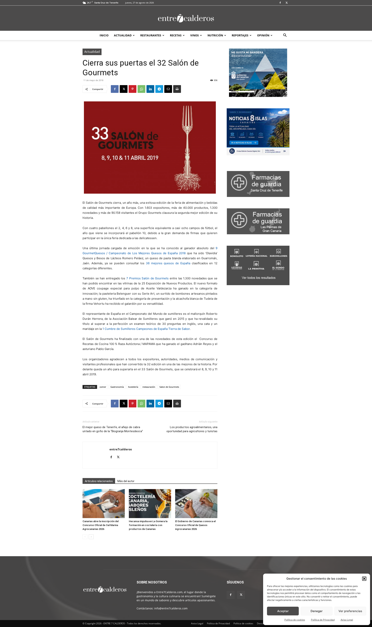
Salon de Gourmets (169, 386)
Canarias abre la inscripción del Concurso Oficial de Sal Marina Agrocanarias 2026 (101, 525)
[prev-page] (85, 536)
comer (103, 386)
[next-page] (91, 536)
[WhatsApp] (141, 89)
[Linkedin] (150, 89)
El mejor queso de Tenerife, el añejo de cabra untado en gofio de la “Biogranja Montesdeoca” (113, 429)
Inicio (104, 35)
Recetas (176, 35)
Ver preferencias (350, 611)
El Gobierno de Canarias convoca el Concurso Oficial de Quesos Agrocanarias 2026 (195, 525)
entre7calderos (120, 449)
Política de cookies (294, 619)
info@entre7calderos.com (171, 608)
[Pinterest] (132, 89)
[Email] (168, 89)
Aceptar (283, 611)
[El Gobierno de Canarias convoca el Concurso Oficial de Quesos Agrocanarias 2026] (196, 503)
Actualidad (123, 35)
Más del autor (125, 481)
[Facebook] (280, 2)
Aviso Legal (347, 619)
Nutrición (215, 35)
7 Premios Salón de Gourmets (147, 278)
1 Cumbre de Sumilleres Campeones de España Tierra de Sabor (146, 329)
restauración (148, 386)
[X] (286, 2)
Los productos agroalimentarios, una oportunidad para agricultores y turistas (191, 429)
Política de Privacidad (323, 619)
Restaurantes (150, 35)
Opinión (263, 35)
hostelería (133, 386)
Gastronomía (117, 386)
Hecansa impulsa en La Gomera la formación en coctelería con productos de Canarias (148, 525)
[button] (364, 579)
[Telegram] (159, 89)
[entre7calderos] (186, 18)
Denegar (317, 611)
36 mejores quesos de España (168, 263)
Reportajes (240, 35)
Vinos (194, 35)
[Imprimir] (177, 89)
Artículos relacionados (99, 481)
